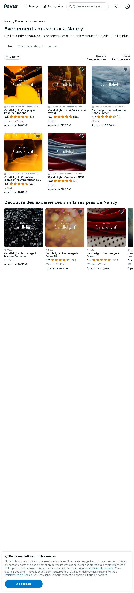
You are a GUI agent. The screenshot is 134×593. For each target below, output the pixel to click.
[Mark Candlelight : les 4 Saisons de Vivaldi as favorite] (81, 69)
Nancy (8, 21)
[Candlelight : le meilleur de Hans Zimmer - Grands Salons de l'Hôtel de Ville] (111, 85)
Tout (11, 46)
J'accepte (23, 583)
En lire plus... (121, 36)
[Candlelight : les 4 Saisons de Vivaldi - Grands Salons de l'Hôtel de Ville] (67, 85)
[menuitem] (11, 46)
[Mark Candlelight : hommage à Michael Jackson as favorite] (39, 211)
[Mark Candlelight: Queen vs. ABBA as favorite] (81, 136)
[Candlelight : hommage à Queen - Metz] (106, 227)
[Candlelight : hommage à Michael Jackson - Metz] (23, 227)
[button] (30, 21)
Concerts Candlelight (30, 46)
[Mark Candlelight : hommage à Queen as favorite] (121, 211)
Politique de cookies (101, 568)
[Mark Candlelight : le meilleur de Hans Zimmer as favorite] (125, 69)
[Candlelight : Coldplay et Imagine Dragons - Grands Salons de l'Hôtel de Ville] (23, 85)
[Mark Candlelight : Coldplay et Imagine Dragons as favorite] (38, 69)
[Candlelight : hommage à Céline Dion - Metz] (64, 227)
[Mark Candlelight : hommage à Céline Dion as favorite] (80, 211)
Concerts (52, 46)
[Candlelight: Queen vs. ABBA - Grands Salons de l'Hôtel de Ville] (67, 152)
